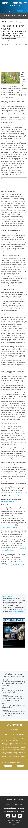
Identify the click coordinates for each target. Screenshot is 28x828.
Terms (17, 822)
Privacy (11, 822)
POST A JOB (20, 766)
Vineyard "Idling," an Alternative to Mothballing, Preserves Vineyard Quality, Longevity (13, 713)
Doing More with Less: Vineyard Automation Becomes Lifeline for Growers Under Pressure (13, 698)
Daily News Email (17, 802)
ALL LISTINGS (8, 766)
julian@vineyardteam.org (17, 611)
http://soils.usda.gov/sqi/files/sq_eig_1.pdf (13, 565)
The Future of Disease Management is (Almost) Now (14, 706)
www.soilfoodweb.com (19, 496)
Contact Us (11, 820)
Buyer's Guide (18, 804)
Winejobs (21, 800)
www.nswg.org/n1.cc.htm (9, 527)
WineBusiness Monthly (14, 15)
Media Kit (14, 824)
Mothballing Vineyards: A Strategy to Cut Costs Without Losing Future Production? (14, 683)
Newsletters (9, 804)
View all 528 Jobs (14, 729)
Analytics (8, 802)
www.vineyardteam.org (8, 501)
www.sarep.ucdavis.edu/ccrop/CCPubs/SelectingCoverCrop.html (14, 550)
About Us (18, 820)
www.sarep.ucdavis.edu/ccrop (17, 492)
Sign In (21, 11)
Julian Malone (7, 41)
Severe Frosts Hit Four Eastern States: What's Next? (12, 691)
